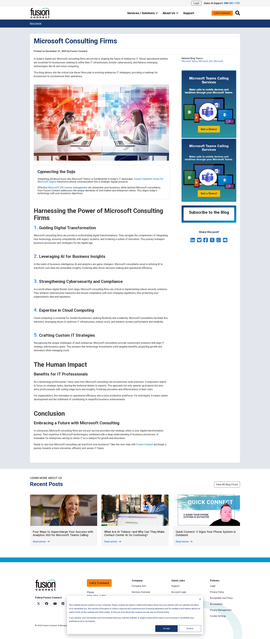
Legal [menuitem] (212, 586)
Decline (190, 628)
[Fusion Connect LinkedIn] (62, 603)
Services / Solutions (141, 13)
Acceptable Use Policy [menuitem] (221, 598)
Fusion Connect (144, 444)
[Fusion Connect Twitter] (38, 603)
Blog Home (35, 23)
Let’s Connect (222, 13)
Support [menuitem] (175, 586)
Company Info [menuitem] (139, 586)
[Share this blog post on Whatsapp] (218, 241)
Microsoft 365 (205, 61)
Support (188, 13)
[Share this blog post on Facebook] (205, 241)
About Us (169, 13)
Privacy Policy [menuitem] (217, 592)
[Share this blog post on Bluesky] (199, 241)
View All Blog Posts (227, 484)
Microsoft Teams (190, 61)
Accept (166, 628)
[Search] (237, 13)
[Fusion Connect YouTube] (54, 603)
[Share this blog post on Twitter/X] (212, 241)
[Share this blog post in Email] (225, 241)
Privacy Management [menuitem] (220, 610)
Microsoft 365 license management (67, 187)
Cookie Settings (218, 616)
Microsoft (218, 61)
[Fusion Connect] (40, 13)
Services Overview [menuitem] (141, 592)
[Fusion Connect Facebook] (46, 603)
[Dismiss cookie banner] (200, 599)
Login (196, 3)
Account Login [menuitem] (178, 592)
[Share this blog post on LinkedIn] (192, 241)
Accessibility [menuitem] (216, 604)
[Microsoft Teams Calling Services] (209, 137)
